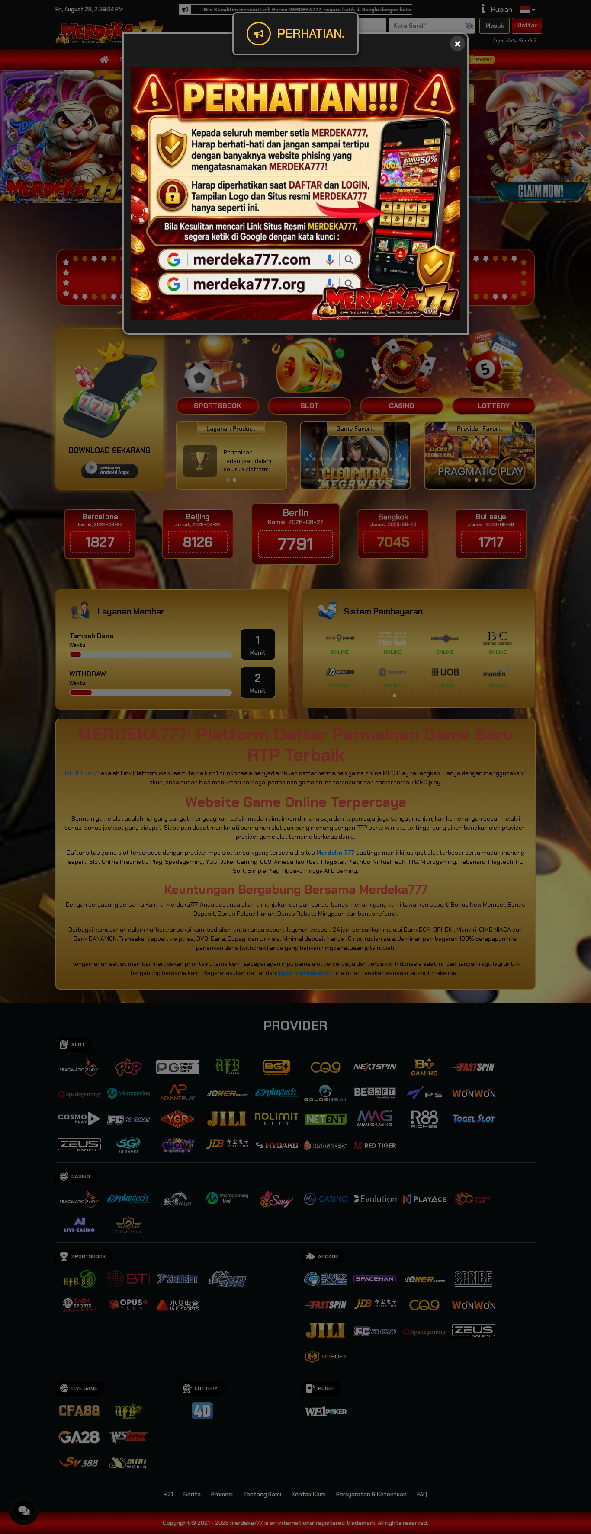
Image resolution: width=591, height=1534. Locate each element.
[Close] (457, 43)
